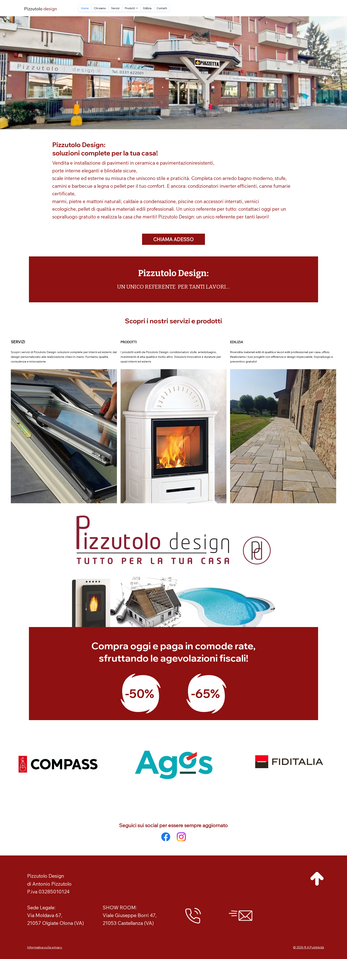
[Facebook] (166, 837)
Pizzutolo (40, 8)
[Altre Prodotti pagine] (137, 8)
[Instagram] (181, 837)
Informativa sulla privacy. (44, 947)
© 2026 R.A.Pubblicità (308, 947)
